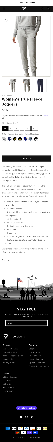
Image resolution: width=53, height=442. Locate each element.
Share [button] (7, 260)
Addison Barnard (10, 377)
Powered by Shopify (33, 437)
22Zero (32, 349)
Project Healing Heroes (39, 366)
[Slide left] (3, 86)
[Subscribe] (45, 323)
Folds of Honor (35, 355)
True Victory (22, 437)
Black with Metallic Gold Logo (20, 139)
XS (5, 128)
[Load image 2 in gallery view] (26, 85)
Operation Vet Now (37, 362)
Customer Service (10, 349)
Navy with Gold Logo (25, 139)
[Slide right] (50, 86)
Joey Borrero (8, 391)
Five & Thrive (34, 352)
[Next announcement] (48, 3)
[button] (4, 9)
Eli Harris (7, 384)
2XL (34, 128)
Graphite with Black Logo (30, 139)
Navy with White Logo (9, 139)
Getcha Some (8, 387)
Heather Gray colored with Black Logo (4, 139)
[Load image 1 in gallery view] (12, 85)
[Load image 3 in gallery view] (40, 85)
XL (28, 128)
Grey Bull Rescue (36, 359)
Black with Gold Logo (14, 139)
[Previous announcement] (5, 3)
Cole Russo (7, 380)
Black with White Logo (36, 139)
